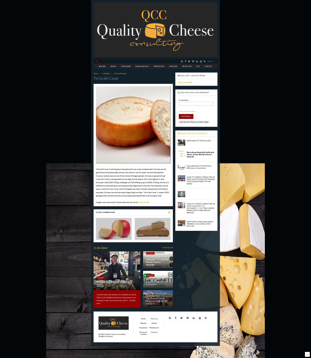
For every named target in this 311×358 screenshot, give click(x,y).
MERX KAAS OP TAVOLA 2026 (199, 141)
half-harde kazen (120, 73)
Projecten (143, 328)
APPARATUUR (159, 66)
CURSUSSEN (125, 66)
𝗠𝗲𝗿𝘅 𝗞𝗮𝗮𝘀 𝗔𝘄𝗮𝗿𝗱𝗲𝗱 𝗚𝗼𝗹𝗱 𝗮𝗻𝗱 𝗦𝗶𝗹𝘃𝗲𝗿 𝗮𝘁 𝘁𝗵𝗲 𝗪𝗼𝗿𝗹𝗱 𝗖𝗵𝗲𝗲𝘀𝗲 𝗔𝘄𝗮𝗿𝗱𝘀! (200, 154)
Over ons (154, 319)
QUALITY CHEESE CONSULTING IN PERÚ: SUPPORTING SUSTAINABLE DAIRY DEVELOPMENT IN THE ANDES (201, 180)
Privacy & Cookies (143, 333)
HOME (102, 66)
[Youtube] (201, 61)
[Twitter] (189, 61)
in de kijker (106, 73)
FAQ (197, 66)
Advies (154, 323)
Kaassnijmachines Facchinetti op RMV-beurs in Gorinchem (199, 167)
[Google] (182, 61)
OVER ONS (173, 66)
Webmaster (154, 328)
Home (96, 73)
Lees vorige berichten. (187, 111)
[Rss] (205, 61)
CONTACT (208, 66)
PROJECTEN (186, 66)
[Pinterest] (193, 61)
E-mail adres (184, 100)
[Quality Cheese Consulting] (155, 56)
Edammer (102, 235)
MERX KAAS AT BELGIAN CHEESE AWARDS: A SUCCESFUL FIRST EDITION (200, 224)
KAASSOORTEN (141, 66)
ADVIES (113, 66)
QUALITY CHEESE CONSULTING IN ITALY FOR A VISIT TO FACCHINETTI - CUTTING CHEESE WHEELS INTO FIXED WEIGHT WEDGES (201, 208)
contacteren (143, 202)
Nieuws (143, 323)
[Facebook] (185, 61)
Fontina (140, 235)
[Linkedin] (197, 61)
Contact (154, 332)
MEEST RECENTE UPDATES (193, 133)
